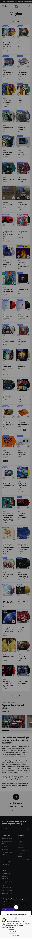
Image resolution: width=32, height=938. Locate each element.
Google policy (10, 927)
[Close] (30, 917)
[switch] (3, 925)
